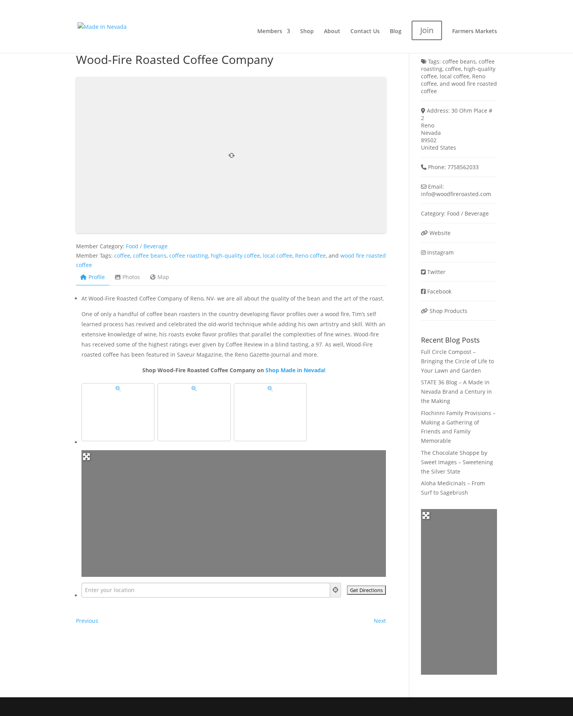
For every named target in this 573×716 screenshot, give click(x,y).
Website (440, 233)
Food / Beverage (147, 246)
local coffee (277, 255)
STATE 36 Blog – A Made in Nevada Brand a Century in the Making (456, 391)
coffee (122, 255)
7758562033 (463, 167)
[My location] (335, 590)
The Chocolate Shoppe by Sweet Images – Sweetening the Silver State (457, 462)
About (332, 31)
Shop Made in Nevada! (295, 370)
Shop (307, 31)
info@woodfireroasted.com (456, 194)
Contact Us (365, 31)
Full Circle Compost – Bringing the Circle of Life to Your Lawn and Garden (457, 361)
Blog (395, 31)
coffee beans (149, 255)
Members (269, 31)
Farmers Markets (474, 31)
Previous (87, 620)
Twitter (436, 272)
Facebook (439, 291)
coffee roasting (188, 255)
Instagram (440, 252)
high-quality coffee (235, 255)
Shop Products (448, 311)
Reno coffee (310, 255)
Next (380, 620)
